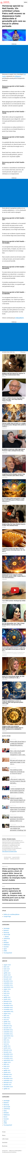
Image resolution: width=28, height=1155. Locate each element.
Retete (7, 936)
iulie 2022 (6, 1064)
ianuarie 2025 (7, 1003)
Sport (5, 948)
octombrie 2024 (8, 1009)
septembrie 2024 (8, 1011)
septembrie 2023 (8, 1036)
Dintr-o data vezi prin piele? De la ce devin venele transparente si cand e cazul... (18, 752)
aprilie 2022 (7, 1070)
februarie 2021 (8, 1082)
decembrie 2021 (8, 1078)
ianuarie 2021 (7, 1084)
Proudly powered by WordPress (9, 1152)
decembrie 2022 (8, 1054)
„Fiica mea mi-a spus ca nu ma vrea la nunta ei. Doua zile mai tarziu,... (17, 781)
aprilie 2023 (7, 1046)
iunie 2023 (7, 1042)
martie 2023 (7, 1048)
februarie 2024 (8, 1025)
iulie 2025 (6, 991)
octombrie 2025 (8, 985)
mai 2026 (6, 971)
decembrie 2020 (8, 1086)
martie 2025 (7, 999)
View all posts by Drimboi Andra (9, 851)
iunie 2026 (7, 969)
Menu (25, 2)
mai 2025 (6, 995)
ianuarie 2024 (7, 1027)
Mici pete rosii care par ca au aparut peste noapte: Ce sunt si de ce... (17, 762)
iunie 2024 (7, 1017)
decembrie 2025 (8, 981)
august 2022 (7, 1062)
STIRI (5, 950)
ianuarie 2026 (7, 979)
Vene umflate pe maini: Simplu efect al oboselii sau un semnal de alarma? (17, 771)
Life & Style (7, 934)
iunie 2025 (7, 993)
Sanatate (6, 946)
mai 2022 (6, 1068)
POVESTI (6, 942)
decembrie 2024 (8, 1005)
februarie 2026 (8, 977)
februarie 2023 (8, 1050)
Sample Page (7, 916)
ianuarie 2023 (7, 1052)
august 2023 (7, 1038)
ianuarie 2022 (7, 1076)
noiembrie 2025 (8, 983)
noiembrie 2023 (8, 1032)
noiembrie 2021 (8, 1080)
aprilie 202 (7, 1088)
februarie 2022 (8, 1074)
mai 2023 (6, 1044)
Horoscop (6, 932)
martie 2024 (7, 1023)
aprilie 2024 (7, 1021)
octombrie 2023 (8, 1034)
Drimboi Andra (7, 857)
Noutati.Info (5, 1150)
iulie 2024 (6, 1015)
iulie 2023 (6, 1040)
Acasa (3, 1132)
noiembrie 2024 (8, 1007)
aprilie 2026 (7, 973)
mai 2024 (6, 1019)
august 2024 (7, 1013)
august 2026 (7, 964)
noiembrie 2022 (8, 1056)
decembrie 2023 (8, 1029)
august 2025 (7, 989)
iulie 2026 (6, 967)
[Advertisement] (14, 59)
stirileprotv (18, 76)
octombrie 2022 (8, 1058)
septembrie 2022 (8, 1060)
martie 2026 (7, 975)
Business (6, 930)
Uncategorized (8, 953)
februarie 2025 (8, 1001)
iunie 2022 (7, 1066)
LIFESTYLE (7, 938)
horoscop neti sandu (15, 858)
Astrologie (6, 858)
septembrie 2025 (8, 987)
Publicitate (7, 944)
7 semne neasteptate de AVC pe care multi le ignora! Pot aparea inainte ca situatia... (17, 790)
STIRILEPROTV (19, 318)
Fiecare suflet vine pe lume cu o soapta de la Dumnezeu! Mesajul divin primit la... (18, 743)
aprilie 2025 (7, 997)
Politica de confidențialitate (11, 914)
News (5, 940)
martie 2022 (7, 1072)
